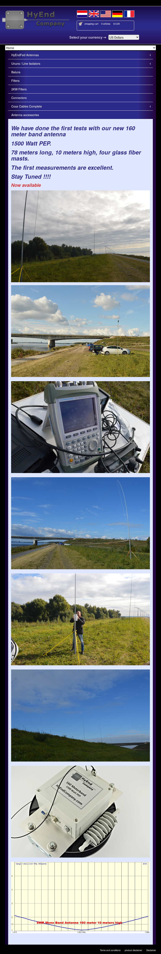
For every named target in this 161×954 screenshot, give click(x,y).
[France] (129, 13)
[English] (94, 13)
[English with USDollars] (105, 13)
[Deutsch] (117, 13)
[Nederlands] (82, 13)
